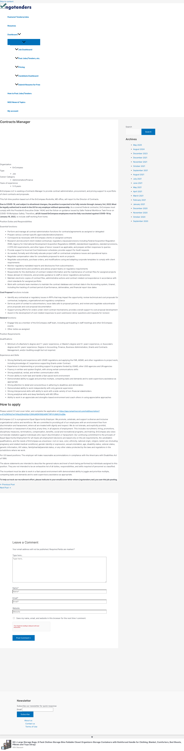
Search (129, 127)
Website (16, 608)
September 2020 (140, 221)
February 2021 (139, 200)
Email (19, 709)
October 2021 (139, 166)
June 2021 (137, 183)
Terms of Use (31, 726)
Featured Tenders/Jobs (18, 17)
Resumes (12, 26)
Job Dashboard (25, 49)
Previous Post (7, 484)
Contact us (30, 723)
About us (28, 720)
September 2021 (140, 170)
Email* (15, 598)
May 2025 (137, 145)
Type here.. (18, 555)
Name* (16, 588)
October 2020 (139, 217)
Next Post (5, 487)
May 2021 (137, 187)
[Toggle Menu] (24, 42)
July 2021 (137, 179)
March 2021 (138, 196)
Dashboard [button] (13, 34)
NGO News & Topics (16, 102)
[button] (19, 34)
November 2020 (140, 212)
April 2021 (137, 191)
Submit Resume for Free (29, 84)
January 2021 (139, 204)
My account (13, 111)
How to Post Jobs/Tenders (20, 93)
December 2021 (140, 157)
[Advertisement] (59, 143)
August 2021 (138, 174)
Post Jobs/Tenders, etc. (29, 58)
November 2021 (140, 162)
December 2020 (140, 208)
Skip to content (6, 1)
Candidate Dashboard (28, 76)
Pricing (21, 67)
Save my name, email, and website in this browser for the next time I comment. (51, 618)
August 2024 (139, 149)
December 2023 (140, 153)
